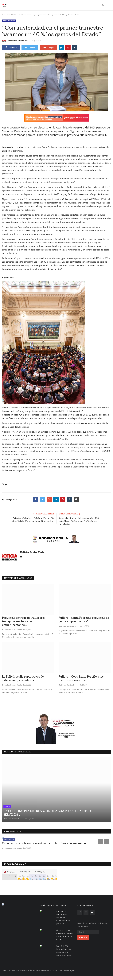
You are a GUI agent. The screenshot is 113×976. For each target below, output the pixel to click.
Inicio (4, 15)
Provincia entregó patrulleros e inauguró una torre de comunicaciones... (23, 621)
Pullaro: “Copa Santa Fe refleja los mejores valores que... (81, 678)
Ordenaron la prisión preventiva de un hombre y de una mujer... (45, 843)
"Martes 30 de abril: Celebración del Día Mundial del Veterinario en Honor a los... (33, 520)
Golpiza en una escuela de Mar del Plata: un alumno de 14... (64, 934)
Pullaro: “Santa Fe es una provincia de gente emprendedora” (84, 619)
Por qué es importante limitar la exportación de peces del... (63, 917)
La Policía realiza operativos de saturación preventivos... (23, 678)
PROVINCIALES (14, 15)
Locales (7, 806)
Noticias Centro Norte (18, 40)
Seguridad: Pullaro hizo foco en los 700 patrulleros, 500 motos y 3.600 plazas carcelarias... (79, 521)
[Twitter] (42, 499)
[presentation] (100, 841)
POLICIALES (9, 839)
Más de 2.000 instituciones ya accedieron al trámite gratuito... (64, 950)
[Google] (49, 499)
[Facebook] (35, 499)
